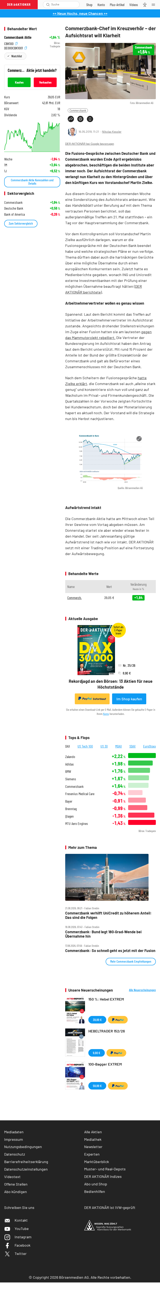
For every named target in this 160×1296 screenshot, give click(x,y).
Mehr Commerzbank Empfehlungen (130, 961)
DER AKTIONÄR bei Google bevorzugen (89, 143)
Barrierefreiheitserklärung (26, 1161)
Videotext (12, 1176)
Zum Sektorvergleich (21, 223)
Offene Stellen (16, 1184)
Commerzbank (78, 110)
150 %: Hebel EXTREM (106, 999)
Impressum (13, 1139)
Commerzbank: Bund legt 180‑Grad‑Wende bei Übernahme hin (103, 934)
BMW (68, 771)
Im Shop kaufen (129, 699)
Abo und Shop (95, 1184)
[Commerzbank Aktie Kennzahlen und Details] (32, 136)
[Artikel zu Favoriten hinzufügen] (90, 119)
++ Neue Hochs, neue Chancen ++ (80, 13)
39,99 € (97, 1020)
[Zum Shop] (89, 4)
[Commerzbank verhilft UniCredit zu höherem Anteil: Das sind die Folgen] (110, 877)
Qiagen (69, 816)
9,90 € (96, 1053)
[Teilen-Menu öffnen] (71, 119)
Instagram (23, 1237)
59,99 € (97, 1086)
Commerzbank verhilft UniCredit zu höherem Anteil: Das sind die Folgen (108, 915)
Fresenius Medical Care (79, 794)
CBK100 (9, 43)
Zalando (70, 756)
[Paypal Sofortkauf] (118, 1019)
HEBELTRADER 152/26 (106, 1031)
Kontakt (21, 1220)
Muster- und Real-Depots (105, 1169)
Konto (106, 714)
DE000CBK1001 (14, 47)
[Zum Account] (101, 4)
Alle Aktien (93, 1132)
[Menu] (154, 4)
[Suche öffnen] (48, 4)
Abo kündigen (15, 1191)
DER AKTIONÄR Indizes (103, 1176)
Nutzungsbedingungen (23, 1146)
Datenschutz (14, 1154)
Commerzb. (74, 597)
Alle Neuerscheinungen (142, 990)
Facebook (22, 1245)
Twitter (21, 1253)
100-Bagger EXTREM (105, 1064)
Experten (92, 1154)
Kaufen (19, 82)
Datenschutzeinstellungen (26, 1169)
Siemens (70, 779)
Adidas (69, 764)
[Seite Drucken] (80, 119)
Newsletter (93, 1146)
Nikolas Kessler (111, 131)
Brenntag (71, 809)
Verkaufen (45, 82)
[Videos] (133, 4)
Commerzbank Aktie (17, 37)
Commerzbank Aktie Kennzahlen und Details (32, 181)
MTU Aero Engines (76, 823)
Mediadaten (14, 1132)
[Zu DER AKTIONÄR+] (117, 4)
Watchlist (16, 56)
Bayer (68, 801)
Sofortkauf (99, 699)
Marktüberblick (96, 1161)
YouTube (22, 1228)
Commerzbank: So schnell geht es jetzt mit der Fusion (110, 950)
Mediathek (92, 1139)
